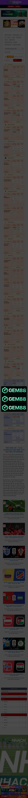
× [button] (24, 388)
